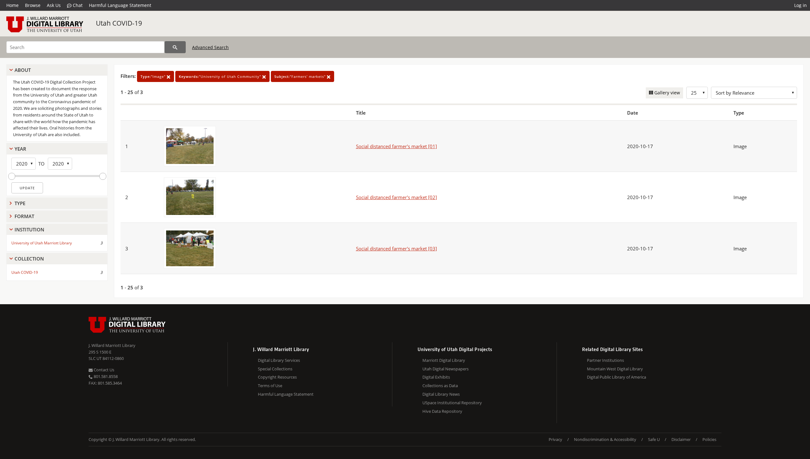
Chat (77, 5)
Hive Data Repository (442, 411)
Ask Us (54, 5)
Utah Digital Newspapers (445, 369)
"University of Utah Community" (220, 76)
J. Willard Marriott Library (112, 345)
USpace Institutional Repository (452, 403)
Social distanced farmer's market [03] (396, 248)
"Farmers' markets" (300, 76)
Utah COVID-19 (119, 23)
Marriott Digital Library (443, 360)
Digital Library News (441, 394)
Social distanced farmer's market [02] (396, 197)
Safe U (654, 439)
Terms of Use (270, 385)
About (23, 70)
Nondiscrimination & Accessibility (605, 439)
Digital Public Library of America (616, 377)
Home (12, 5)
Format (24, 216)
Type (20, 203)
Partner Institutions (605, 360)
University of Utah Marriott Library (41, 243)
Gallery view (666, 93)
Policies (709, 439)
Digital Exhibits (436, 377)
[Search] (175, 47)
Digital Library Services (279, 360)
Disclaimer (681, 439)
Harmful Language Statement (120, 5)
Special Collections (275, 369)
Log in (800, 5)
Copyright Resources (277, 377)
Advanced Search (210, 47)
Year (20, 149)
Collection (29, 258)
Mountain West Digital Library (615, 369)
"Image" (153, 76)
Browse (32, 5)
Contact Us (103, 370)
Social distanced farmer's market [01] (396, 146)
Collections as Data (440, 385)
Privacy (555, 439)
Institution (29, 229)
